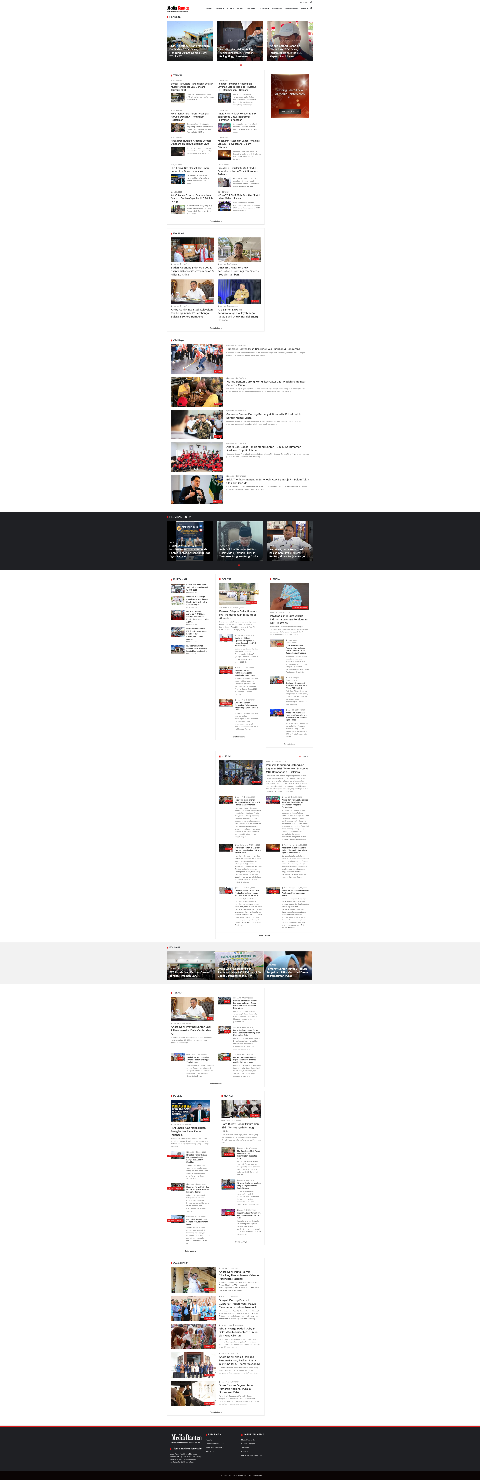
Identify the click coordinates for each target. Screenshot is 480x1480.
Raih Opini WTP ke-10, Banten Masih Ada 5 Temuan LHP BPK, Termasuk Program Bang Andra (238, 553)
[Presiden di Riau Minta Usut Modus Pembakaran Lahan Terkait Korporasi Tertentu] (224, 182)
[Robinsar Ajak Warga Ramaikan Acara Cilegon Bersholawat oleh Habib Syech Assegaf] (177, 600)
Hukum (305, 756)
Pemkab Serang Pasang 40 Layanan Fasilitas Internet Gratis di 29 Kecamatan (244, 1060)
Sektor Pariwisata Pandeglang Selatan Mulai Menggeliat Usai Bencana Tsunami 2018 (192, 87)
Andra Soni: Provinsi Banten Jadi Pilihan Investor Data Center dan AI (191, 1030)
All (300, 756)
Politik (229, 8)
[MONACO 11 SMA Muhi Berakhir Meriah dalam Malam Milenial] (224, 206)
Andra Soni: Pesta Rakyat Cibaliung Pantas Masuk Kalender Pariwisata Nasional (239, 1275)
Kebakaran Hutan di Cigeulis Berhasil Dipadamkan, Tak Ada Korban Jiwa (248, 850)
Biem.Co (244, 1451)
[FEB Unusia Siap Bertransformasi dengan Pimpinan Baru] (191, 965)
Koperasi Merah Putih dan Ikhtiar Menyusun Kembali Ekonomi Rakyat (197, 1189)
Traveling (264, 8)
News (208, 8)
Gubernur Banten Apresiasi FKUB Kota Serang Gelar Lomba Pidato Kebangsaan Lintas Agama (197, 617)
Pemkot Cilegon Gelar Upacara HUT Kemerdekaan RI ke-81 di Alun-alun (238, 614)
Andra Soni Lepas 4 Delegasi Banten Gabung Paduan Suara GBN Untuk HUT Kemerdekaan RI (239, 1360)
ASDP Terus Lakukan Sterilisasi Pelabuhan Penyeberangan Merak (295, 893)
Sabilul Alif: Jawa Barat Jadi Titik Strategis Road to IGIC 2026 (197, 587)
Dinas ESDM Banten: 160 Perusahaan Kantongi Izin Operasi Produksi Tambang (238, 271)
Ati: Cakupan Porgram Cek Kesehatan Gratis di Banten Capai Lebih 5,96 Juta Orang (192, 198)
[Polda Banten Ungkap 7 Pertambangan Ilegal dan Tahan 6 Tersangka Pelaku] (240, 41)
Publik (303, 8)
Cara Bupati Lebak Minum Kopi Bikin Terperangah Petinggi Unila (241, 1127)
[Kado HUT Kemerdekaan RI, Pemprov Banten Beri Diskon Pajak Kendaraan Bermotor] (290, 41)
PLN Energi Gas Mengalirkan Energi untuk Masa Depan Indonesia (188, 1131)
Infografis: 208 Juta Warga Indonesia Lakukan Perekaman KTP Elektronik (289, 619)
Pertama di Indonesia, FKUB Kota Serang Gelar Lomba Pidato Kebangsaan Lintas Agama (197, 634)
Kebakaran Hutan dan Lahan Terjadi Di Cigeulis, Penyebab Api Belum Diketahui (189, 53)
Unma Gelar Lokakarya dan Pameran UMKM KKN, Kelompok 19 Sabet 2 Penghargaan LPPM (239, 972)
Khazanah (251, 8)
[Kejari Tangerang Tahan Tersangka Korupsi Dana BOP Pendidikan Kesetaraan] (178, 127)
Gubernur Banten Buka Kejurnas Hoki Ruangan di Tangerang (263, 349)
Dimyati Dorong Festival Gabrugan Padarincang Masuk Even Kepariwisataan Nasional (237, 1303)
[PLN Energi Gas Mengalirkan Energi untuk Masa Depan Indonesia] (178, 179)
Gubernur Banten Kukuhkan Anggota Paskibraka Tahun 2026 (245, 673)
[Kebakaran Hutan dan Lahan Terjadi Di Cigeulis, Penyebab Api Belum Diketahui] (190, 41)
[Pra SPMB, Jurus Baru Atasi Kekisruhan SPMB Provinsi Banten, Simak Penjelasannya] (290, 541)
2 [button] (241, 65)
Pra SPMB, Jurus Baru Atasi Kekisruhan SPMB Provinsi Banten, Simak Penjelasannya (287, 553)
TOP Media (245, 1447)
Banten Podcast (248, 1444)
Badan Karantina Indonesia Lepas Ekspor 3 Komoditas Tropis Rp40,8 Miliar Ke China (192, 271)
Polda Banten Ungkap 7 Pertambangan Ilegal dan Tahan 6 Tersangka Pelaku (238, 53)
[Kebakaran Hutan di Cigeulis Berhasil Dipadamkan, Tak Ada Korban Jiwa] (178, 151)
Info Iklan (210, 1451)
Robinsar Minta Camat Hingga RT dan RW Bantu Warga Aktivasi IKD (297, 685)
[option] (190, 41)
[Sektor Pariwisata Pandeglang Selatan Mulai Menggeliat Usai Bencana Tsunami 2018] (178, 98)
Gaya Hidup (276, 8)
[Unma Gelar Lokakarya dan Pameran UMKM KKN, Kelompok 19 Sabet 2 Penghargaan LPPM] (239, 965)
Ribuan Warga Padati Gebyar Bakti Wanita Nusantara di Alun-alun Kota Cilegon (238, 1332)
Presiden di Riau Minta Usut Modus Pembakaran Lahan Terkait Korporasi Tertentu (238, 171)
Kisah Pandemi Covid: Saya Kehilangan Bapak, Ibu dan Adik (248, 1215)
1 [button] (239, 65)
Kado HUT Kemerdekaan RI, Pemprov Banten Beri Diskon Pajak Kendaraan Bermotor (287, 53)
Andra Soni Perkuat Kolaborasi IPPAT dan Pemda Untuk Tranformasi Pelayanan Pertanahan (238, 117)
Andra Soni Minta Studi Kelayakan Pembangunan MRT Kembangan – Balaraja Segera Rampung (192, 313)
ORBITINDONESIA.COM (251, 1455)
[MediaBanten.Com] (178, 8)
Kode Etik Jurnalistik (215, 1447)
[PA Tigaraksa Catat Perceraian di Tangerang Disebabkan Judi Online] (177, 649)
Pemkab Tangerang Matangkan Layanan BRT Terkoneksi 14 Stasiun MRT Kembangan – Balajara (237, 87)
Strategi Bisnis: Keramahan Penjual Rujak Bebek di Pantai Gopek (249, 1186)
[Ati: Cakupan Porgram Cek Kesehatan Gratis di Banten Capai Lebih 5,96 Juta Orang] (178, 209)
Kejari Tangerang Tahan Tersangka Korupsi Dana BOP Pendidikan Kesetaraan (189, 117)
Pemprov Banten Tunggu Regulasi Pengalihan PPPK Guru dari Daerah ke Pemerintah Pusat (287, 972)
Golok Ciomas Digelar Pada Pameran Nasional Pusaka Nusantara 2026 (236, 1389)
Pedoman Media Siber (215, 1444)
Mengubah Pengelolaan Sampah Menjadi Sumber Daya (197, 1222)
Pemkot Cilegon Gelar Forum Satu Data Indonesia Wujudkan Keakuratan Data (246, 1033)
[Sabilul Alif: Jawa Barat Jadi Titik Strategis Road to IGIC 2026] (177, 588)
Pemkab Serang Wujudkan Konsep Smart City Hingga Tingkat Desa (198, 1060)
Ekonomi (219, 8)
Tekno (239, 8)
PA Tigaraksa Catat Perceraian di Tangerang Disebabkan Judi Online (196, 648)
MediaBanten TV (292, 8)
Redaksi (209, 1440)
